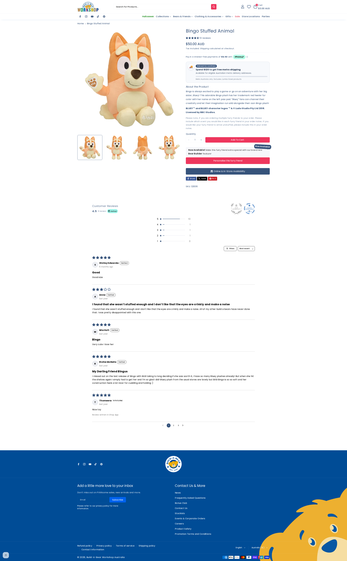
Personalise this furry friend (227, 160)
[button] (262, 6)
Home (80, 23)
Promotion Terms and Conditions (193, 534)
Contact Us (181, 508)
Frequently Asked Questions (190, 497)
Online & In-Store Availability (229, 171)
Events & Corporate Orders (190, 518)
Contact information (92, 549)
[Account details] (242, 7)
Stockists (180, 513)
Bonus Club (181, 503)
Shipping (204, 48)
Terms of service (125, 545)
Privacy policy (104, 545)
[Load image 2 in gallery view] (116, 147)
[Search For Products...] (213, 6)
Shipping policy (147, 545)
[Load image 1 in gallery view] (89, 147)
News (178, 492)
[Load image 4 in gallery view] (168, 147)
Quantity (191, 134)
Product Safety (183, 528)
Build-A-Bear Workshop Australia (105, 557)
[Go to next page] (183, 425)
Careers (179, 523)
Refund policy (84, 545)
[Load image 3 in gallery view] (142, 147)
